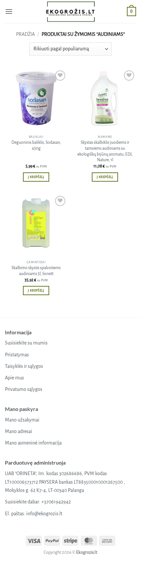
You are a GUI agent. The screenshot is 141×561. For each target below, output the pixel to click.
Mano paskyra (21, 409)
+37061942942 (56, 501)
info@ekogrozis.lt (44, 513)
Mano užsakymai (22, 419)
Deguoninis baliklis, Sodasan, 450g (36, 145)
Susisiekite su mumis (26, 342)
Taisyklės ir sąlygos (24, 366)
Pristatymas (17, 354)
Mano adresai (18, 431)
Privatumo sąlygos (23, 389)
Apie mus (14, 377)
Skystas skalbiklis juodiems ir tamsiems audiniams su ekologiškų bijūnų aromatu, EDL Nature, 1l (104, 151)
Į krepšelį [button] (36, 177)
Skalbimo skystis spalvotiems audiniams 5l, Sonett (36, 271)
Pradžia (25, 34)
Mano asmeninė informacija (33, 443)
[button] (9, 11)
